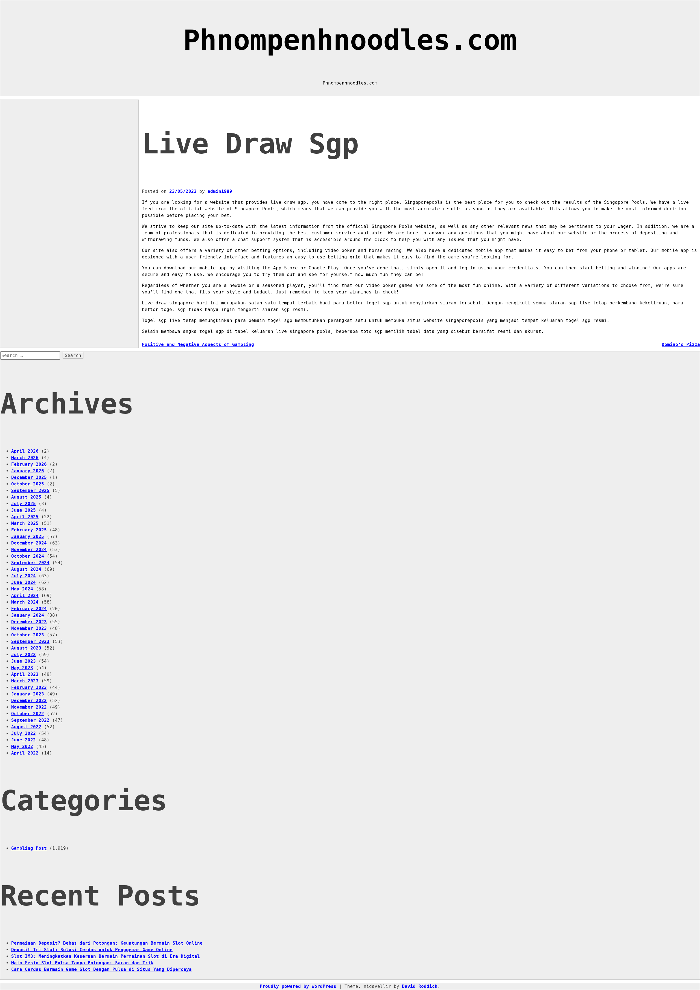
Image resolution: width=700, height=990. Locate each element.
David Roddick (420, 986)
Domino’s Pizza (681, 344)
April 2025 (25, 516)
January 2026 (27, 470)
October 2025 (27, 484)
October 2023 (27, 634)
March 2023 (25, 680)
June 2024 (23, 582)
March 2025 (25, 523)
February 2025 (29, 529)
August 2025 (26, 497)
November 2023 (29, 628)
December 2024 (29, 543)
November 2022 (29, 707)
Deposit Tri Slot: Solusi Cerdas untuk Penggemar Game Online (92, 949)
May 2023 (22, 667)
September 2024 (30, 562)
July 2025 (23, 503)
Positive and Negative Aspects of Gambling (198, 344)
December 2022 (29, 700)
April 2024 (25, 595)
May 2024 (22, 589)
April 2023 (25, 674)
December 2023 (29, 621)
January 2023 (27, 694)
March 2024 (25, 602)
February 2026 (29, 464)
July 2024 (23, 575)
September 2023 (30, 641)
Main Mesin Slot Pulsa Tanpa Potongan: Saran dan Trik (82, 962)
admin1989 (220, 191)
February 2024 (29, 608)
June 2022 (23, 740)
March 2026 (25, 457)
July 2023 (23, 654)
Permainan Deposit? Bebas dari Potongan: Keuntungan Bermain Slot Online (107, 943)
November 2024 (29, 549)
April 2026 (25, 451)
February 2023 (29, 687)
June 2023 (23, 661)
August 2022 (26, 726)
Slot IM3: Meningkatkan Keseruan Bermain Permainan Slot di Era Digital (105, 956)
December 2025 (29, 477)
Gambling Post (29, 848)
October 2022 (27, 713)
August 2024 (26, 569)
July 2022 (23, 733)
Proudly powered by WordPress (299, 986)
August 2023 (26, 648)
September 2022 (30, 720)
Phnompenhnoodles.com (350, 40)
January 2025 (27, 536)
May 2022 (22, 746)
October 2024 (27, 556)
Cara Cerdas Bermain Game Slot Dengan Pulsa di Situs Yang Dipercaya (101, 969)
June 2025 (23, 510)
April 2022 (25, 753)
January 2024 (27, 615)
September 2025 (30, 490)
